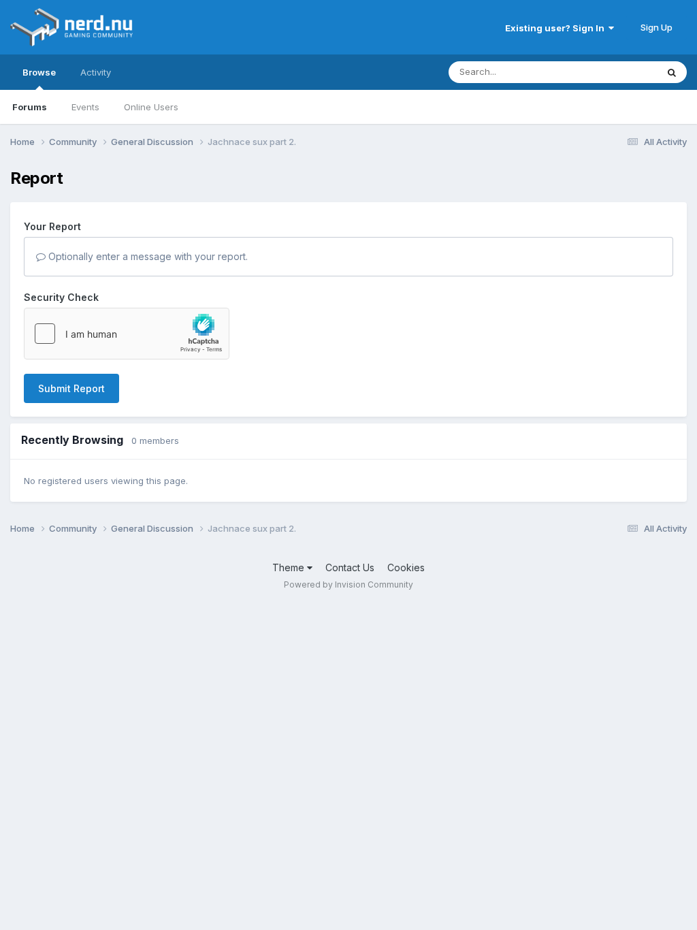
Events (85, 106)
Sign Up (656, 27)
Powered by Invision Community (348, 584)
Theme (289, 567)
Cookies (406, 567)
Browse (39, 72)
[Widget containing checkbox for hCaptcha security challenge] (126, 333)
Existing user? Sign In (557, 27)
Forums (29, 106)
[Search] (672, 72)
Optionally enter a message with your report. (147, 256)
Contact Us (349, 567)
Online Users (151, 106)
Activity (95, 72)
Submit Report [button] (71, 388)
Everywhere (614, 72)
